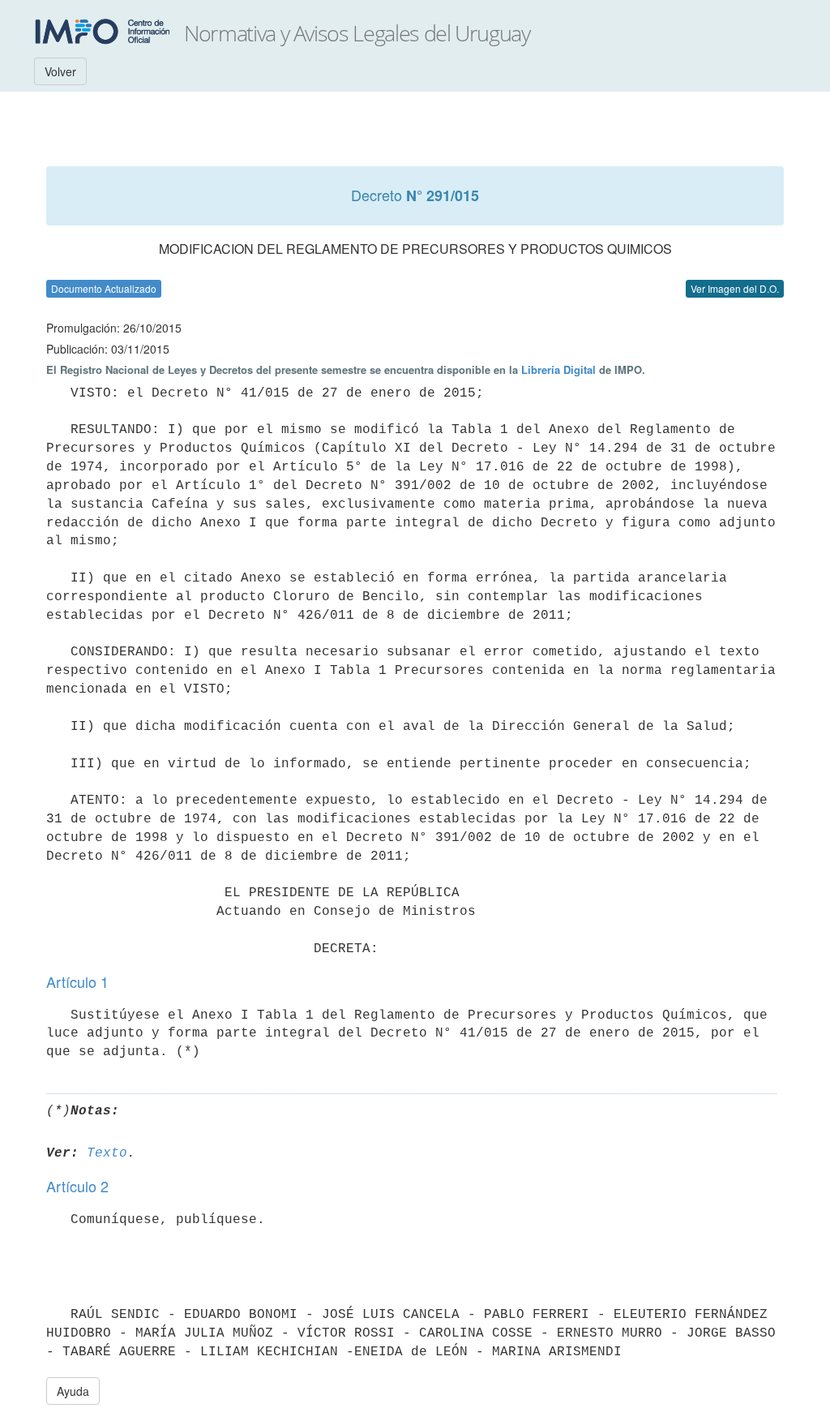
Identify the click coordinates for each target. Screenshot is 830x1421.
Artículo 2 (77, 1185)
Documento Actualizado (103, 288)
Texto (107, 1153)
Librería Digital (558, 369)
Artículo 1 (77, 981)
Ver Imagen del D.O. (735, 288)
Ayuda (73, 1391)
